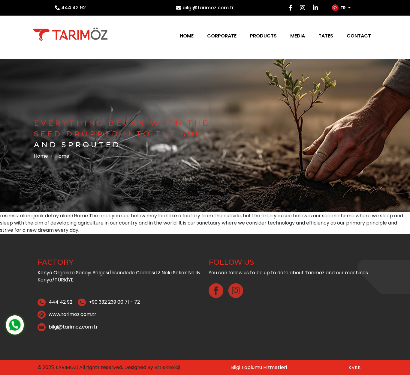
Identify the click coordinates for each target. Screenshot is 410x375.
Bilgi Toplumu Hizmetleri (259, 367)
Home (187, 35)
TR (343, 8)
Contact (359, 35)
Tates (325, 35)
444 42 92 (73, 8)
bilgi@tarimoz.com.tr (208, 8)
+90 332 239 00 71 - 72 (114, 302)
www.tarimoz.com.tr (72, 314)
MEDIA (297, 35)
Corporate (222, 35)
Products (263, 35)
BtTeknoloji (166, 367)
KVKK (354, 367)
